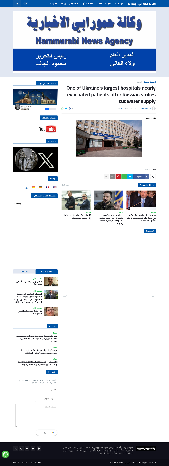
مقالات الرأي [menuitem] (87, 4)
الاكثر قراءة (46, 272)
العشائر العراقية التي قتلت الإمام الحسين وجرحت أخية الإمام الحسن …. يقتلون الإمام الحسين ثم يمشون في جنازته (27, 298)
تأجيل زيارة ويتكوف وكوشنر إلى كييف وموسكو (77, 216)
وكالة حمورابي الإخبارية (141, 3)
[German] (39, 188)
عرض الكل (65, 184)
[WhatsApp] (62, 108)
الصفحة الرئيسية (150, 82)
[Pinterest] (118, 176)
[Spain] (32, 188)
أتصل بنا (16, 462)
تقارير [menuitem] (99, 4)
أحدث (152, 296)
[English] (54, 188)
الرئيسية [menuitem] (119, 4)
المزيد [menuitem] (54, 4)
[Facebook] (70, 108)
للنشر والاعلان (36, 462)
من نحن (25, 462)
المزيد (27, 188)
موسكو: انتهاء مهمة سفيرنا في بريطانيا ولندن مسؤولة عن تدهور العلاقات (141, 218)
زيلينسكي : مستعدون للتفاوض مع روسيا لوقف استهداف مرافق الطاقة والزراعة (111, 219)
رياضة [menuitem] (63, 4)
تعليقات (24, 272)
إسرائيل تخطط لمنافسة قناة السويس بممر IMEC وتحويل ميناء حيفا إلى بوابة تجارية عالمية (37, 339)
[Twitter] (66, 108)
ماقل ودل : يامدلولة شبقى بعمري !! (29, 283)
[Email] (112, 176)
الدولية (139, 82)
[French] (46, 188)
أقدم (65, 296)
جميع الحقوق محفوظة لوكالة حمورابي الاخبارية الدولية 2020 (131, 462)
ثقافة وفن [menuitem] (74, 4)
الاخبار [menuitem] (109, 4)
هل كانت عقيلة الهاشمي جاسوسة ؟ (30, 312)
